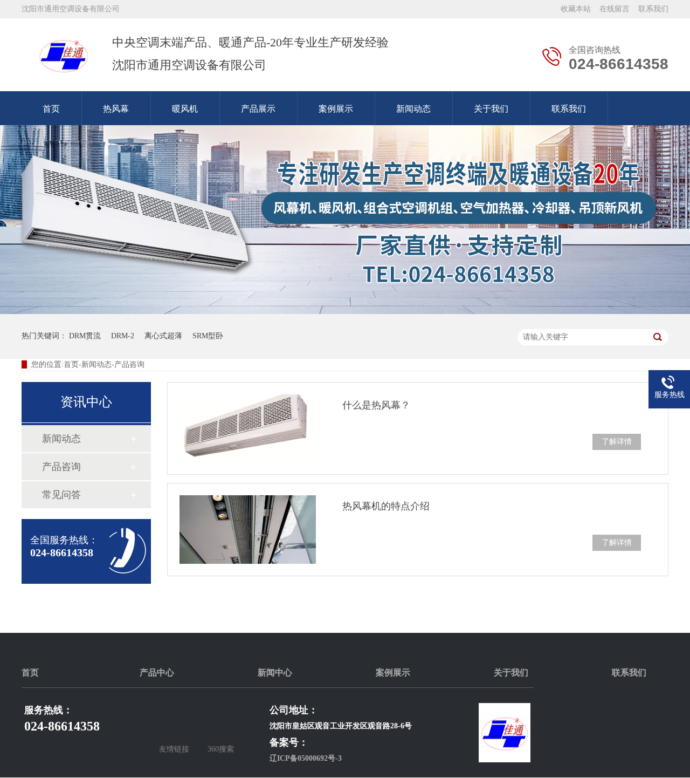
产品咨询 (61, 466)
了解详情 (617, 442)
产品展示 (258, 108)
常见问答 (61, 494)
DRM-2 (122, 336)
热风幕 (116, 108)
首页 (51, 108)
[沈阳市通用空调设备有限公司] (64, 55)
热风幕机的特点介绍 (386, 506)
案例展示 (336, 108)
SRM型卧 (207, 336)
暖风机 (185, 108)
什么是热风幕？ (376, 405)
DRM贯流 (85, 336)
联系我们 (653, 9)
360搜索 (221, 749)
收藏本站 (576, 9)
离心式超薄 (163, 336)
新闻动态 (413, 108)
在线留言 (614, 9)
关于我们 (491, 108)
